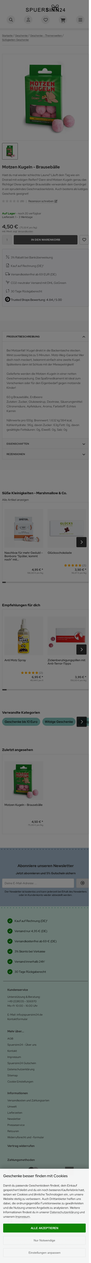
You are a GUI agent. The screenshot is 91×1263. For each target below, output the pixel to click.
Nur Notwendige (44, 1240)
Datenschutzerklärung (64, 1212)
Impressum (22, 1217)
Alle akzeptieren (44, 1228)
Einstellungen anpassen (45, 1252)
